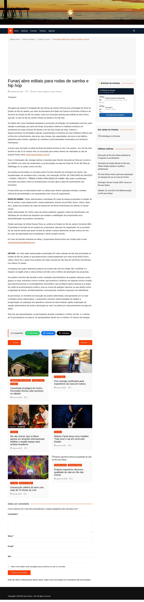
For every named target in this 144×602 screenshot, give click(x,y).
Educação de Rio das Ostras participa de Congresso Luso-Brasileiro (114, 156)
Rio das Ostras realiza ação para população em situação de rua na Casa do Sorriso (115, 175)
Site (9, 556)
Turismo (42, 31)
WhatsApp (34, 333)
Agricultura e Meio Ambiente (20, 380)
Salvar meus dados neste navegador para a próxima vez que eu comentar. (38, 567)
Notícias (24, 31)
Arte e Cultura (37, 91)
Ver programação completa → (115, 115)
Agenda (51, 31)
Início (16, 31)
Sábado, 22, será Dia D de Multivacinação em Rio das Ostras (115, 192)
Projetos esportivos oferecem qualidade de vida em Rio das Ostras (69, 472)
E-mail (11, 546)
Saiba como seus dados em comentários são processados (67, 580)
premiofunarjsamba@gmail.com (21, 242)
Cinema (33, 31)
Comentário (13, 514)
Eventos (59, 91)
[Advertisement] (72, 57)
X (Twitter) (65, 333)
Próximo (84, 342)
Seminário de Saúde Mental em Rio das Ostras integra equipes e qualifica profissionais (114, 166)
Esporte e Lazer (49, 91)
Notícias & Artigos (26, 483)
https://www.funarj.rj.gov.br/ (38, 154)
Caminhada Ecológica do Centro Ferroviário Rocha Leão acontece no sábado (26, 391)
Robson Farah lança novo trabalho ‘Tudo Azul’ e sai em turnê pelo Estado (71, 439)
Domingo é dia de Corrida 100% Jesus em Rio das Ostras (115, 183)
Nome (11, 536)
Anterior (16, 342)
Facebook (50, 333)
